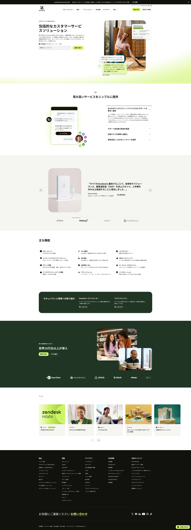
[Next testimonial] (150, 190)
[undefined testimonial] (60, 220)
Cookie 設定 (62, 526)
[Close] (188, 2)
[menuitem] (150, 5)
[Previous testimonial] (41, 190)
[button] (128, 109)
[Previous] (92, 440)
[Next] (98, 440)
